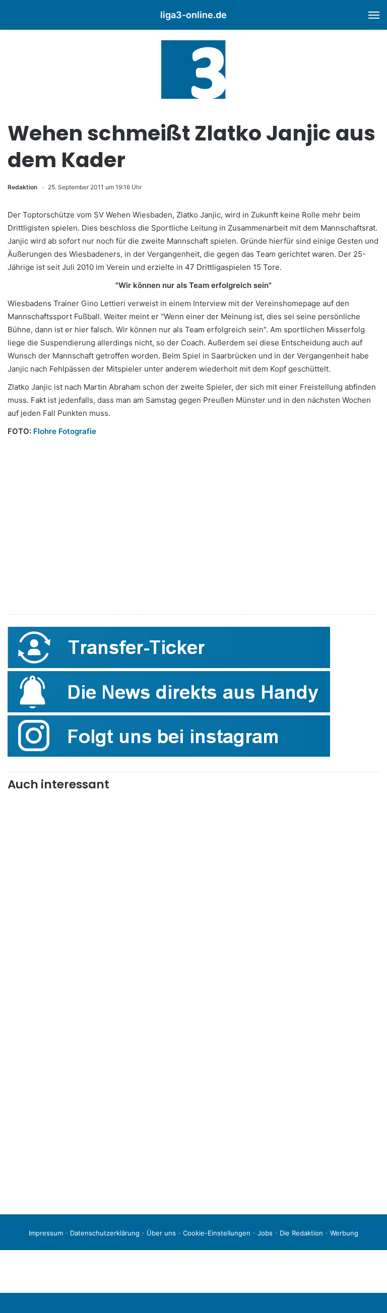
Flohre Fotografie (64, 431)
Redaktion (22, 187)
